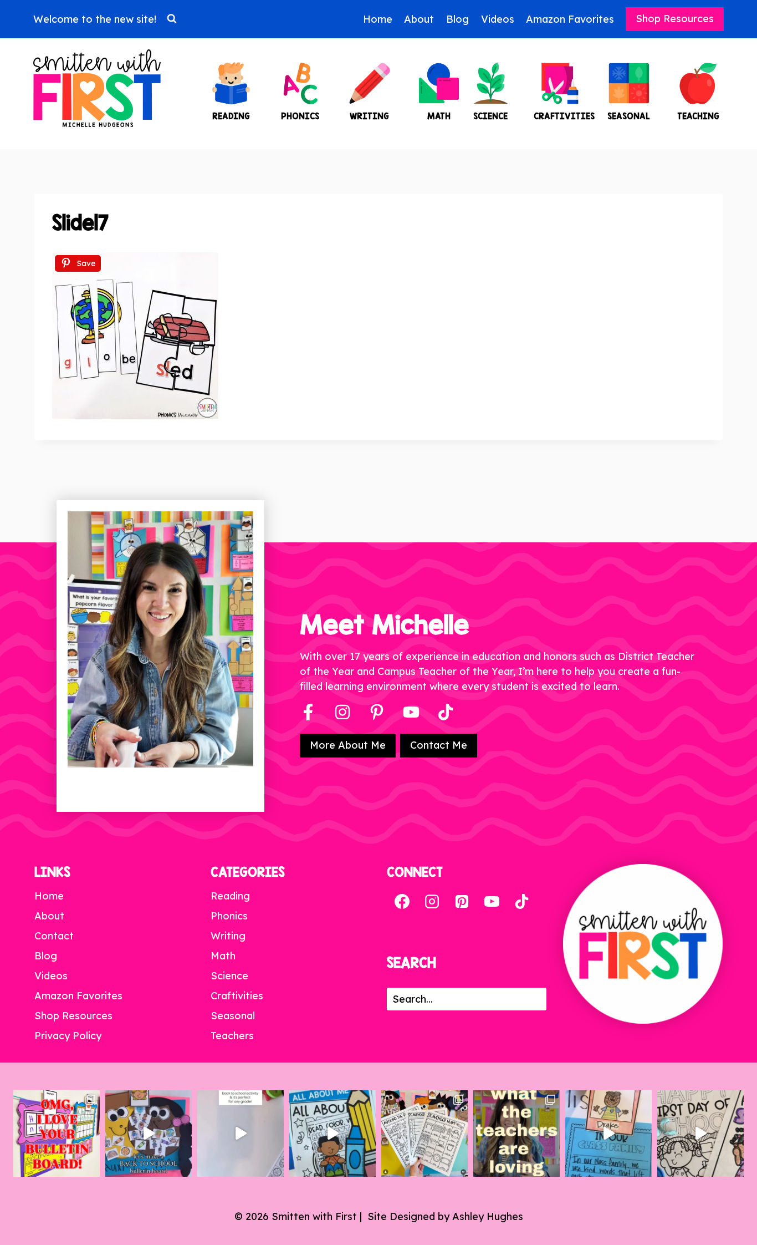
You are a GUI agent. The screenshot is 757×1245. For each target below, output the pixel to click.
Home (377, 19)
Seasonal (233, 1015)
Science (229, 975)
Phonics (229, 915)
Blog (457, 19)
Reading (230, 896)
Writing (228, 935)
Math (223, 955)
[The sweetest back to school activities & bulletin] (608, 1133)
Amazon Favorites (570, 19)
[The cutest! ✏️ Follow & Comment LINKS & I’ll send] (56, 1133)
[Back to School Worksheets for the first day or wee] (424, 1133)
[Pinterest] (377, 712)
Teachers (232, 1035)
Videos (497, 19)
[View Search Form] (172, 19)
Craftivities (237, 995)
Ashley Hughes (487, 1216)
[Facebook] (308, 712)
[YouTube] (411, 712)
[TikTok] (521, 901)
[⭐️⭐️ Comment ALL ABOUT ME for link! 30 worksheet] (332, 1133)
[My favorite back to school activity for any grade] (240, 1133)
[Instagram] (342, 712)
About (419, 19)
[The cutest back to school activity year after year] (148, 1133)
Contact (54, 935)
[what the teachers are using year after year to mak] (516, 1133)
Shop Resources (675, 18)
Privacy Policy (67, 1035)
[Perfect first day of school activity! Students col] (700, 1133)
